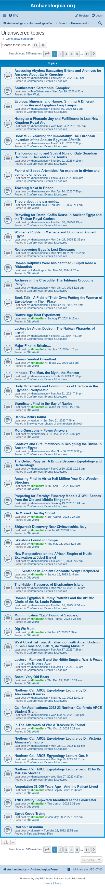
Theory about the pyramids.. (37, 201)
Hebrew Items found (30, 417)
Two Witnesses (40, 91)
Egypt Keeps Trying (30, 813)
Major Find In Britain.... (33, 346)
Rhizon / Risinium (29, 827)
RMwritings (37, 270)
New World (33, 94)
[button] (47, 54)
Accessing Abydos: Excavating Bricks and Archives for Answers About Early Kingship (58, 72)
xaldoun (35, 420)
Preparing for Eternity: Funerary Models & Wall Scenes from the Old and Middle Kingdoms (58, 498)
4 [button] (71, 53)
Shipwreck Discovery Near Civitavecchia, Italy (50, 527)
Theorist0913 (39, 204)
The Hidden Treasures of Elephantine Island (49, 584)
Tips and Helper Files (40, 833)
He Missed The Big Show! (35, 513)
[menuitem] (13, 15)
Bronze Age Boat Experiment (37, 315)
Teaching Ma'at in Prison (34, 188)
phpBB (39, 878)
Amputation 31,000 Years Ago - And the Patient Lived (56, 786)
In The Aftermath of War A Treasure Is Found (50, 725)
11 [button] (87, 53)
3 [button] (66, 53)
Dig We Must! (25, 629)
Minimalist (37, 318)
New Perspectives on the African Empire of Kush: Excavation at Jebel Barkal (53, 555)
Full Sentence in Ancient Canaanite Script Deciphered (57, 571)
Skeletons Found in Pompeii (37, 540)
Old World (33, 207)
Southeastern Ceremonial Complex (42, 88)
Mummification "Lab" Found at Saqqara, (46, 615)
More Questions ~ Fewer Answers (41, 430)
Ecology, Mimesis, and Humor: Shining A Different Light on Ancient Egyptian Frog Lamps (54, 103)
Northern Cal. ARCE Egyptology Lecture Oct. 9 (51, 756)
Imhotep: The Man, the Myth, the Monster (47, 373)
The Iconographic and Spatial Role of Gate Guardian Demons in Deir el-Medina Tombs (56, 155)
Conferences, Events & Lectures (47, 80)
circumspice (38, 433)
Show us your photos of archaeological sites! (54, 423)
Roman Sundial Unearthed (35, 359)
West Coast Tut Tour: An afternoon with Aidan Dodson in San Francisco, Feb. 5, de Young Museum (57, 644)
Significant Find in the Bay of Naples (43, 403)
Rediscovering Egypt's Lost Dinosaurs (45, 249)
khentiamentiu (39, 77)
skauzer (36, 830)
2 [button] (60, 53)
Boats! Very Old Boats (32, 677)
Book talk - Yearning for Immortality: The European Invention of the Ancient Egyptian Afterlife (55, 138)
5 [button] (77, 53)
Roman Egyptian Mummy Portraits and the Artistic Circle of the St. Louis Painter (54, 600)
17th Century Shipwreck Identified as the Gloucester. (56, 800)
